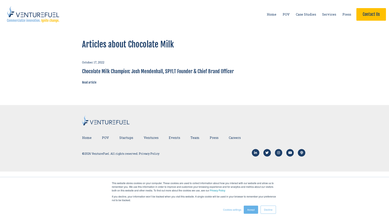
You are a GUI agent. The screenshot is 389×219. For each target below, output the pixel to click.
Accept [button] (251, 209)
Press (346, 14)
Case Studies (306, 14)
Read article (89, 82)
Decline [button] (268, 209)
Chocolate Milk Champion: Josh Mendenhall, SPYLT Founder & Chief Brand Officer (158, 71)
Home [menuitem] (87, 137)
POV (286, 14)
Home (271, 14)
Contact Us (371, 14)
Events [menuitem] (174, 137)
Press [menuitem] (214, 137)
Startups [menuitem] (126, 137)
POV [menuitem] (105, 137)
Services (329, 14)
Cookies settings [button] (232, 209)
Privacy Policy (217, 190)
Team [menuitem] (194, 137)
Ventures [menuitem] (151, 137)
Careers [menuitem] (235, 137)
